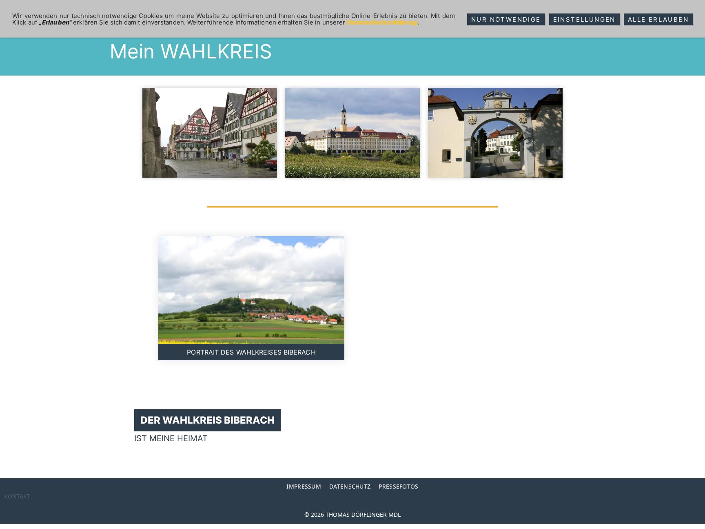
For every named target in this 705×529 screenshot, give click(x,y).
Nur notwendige (506, 19)
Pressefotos (398, 486)
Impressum (303, 486)
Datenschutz (349, 486)
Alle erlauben (658, 19)
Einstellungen (584, 19)
